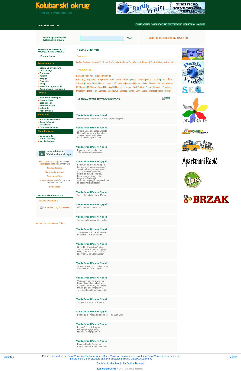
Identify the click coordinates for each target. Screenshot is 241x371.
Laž (114, 83)
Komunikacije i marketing (52, 89)
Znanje (88, 83)
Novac (128, 87)
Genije (118, 79)
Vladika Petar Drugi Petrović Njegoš (132, 62)
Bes (78, 79)
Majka (144, 83)
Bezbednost (46, 103)
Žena (163, 79)
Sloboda (123, 91)
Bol (99, 79)
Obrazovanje (46, 70)
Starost (152, 91)
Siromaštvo (113, 91)
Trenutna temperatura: (48, 201)
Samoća (102, 91)
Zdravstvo (45, 73)
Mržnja (161, 83)
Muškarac (80, 87)
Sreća (144, 91)
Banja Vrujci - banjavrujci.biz (111, 363)
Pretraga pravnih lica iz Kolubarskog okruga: (54, 38)
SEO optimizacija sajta (49, 161)
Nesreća (119, 87)
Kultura (43, 76)
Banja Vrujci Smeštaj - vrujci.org (164, 356)
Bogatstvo (91, 79)
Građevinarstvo (47, 105)
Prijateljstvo (81, 91)
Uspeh (160, 91)
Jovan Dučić (108, 62)
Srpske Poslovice (103, 76)
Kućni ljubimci (47, 122)
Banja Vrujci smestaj (78, 356)
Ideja (95, 83)
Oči (134, 87)
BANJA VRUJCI (143, 24)
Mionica (46, 356)
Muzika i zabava (47, 141)
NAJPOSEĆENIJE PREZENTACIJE (166, 24)
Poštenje (157, 87)
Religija (43, 78)
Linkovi (74, 358)
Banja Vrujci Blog (54, 176)
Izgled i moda (46, 136)
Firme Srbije (54, 187)
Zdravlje (80, 83)
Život (170, 79)
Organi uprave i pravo (50, 68)
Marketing (9, 357)
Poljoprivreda (46, 111)
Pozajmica (167, 87)
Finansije (44, 81)
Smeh (131, 91)
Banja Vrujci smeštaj (54, 172)
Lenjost (121, 83)
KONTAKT (200, 24)
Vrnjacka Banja (46, 180)
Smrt (138, 91)
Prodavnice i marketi (50, 119)
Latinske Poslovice (84, 76)
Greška (126, 79)
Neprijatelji (109, 87)
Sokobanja (141, 356)
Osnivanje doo (144, 358)
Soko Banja (84, 358)
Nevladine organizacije (51, 86)
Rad (90, 91)
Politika (140, 87)
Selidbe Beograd (54, 168)
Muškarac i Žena (95, 87)
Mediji (42, 84)
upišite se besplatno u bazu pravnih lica (168, 38)
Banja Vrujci (130, 358)
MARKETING (189, 24)
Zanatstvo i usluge (49, 127)
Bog (83, 79)
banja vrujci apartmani (112, 358)
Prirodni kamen (48, 56)
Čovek (168, 91)
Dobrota (141, 79)
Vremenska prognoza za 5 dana (50, 223)
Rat (95, 91)
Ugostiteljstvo (46, 100)
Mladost (152, 83)
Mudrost (169, 83)
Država (156, 79)
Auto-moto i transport (50, 97)
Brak (112, 79)
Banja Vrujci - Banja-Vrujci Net (104, 356)
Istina (101, 83)
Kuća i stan (45, 125)
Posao (148, 87)
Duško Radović (83, 62)
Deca (133, 79)
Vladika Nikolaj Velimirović (162, 62)
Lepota (129, 83)
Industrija (44, 108)
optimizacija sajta (47, 164)
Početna (233, 357)
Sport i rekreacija (48, 138)
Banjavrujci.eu (128, 356)
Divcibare (95, 358)
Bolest (105, 79)
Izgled (108, 83)
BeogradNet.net (59, 356)
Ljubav (137, 83)
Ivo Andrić (96, 62)
